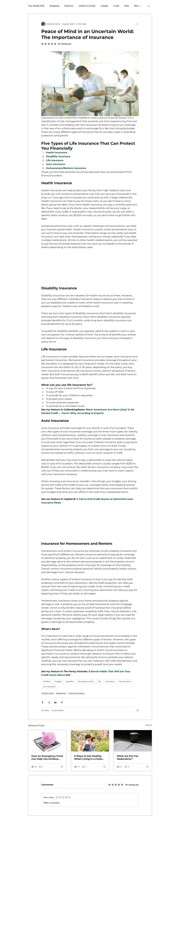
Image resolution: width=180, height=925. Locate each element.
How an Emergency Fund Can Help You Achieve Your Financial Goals (47, 757)
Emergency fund (86, 681)
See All (149, 725)
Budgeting (54, 6)
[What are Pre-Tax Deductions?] (133, 740)
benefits (70, 681)
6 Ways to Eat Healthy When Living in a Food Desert (88, 757)
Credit (116, 6)
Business (69, 6)
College (104, 6)
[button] (148, 6)
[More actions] (137, 24)
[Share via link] (62, 702)
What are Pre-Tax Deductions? (127, 757)
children (46, 681)
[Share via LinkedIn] (55, 702)
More (136, 6)
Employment (48, 693)
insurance (109, 681)
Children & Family (87, 6)
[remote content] (90, 265)
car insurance (49, 686)
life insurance (125, 681)
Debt (126, 6)
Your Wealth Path (36, 6)
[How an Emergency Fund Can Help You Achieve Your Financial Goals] (47, 740)
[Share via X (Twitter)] (49, 702)
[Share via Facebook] (42, 702)
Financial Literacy (76, 693)
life (99, 681)
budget (58, 681)
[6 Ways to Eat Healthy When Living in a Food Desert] (90, 740)
